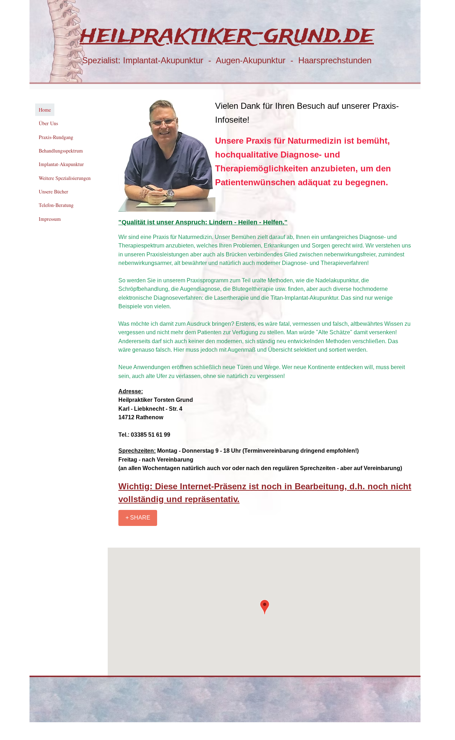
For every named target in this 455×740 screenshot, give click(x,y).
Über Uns (48, 123)
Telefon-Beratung (56, 205)
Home (45, 109)
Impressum (50, 218)
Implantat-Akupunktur (61, 164)
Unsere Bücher (53, 191)
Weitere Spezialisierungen (65, 178)
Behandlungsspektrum (61, 150)
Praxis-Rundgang (56, 137)
